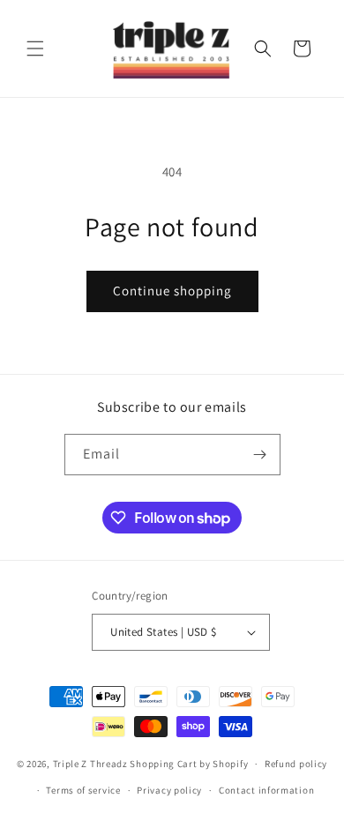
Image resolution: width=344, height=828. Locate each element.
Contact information (266, 790)
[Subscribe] (260, 454)
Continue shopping (172, 290)
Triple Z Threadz (90, 763)
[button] (35, 48)
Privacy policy (169, 790)
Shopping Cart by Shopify (189, 763)
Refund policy (296, 763)
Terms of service (83, 790)
